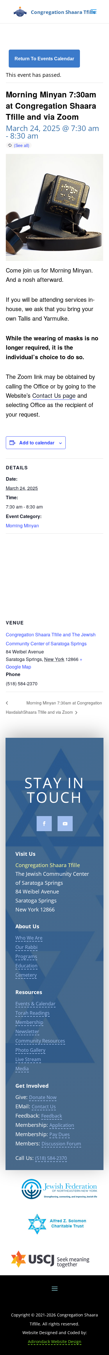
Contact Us (44, 1106)
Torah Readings (32, 1013)
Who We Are (28, 938)
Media (22, 1068)
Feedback (51, 1116)
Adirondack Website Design (54, 1341)
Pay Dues (59, 1134)
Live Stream (28, 1059)
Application (61, 1125)
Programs (26, 956)
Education (26, 965)
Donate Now (42, 1097)
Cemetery (26, 975)
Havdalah (14, 712)
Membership (29, 1022)
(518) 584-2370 (51, 1158)
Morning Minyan (22, 525)
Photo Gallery (30, 1050)
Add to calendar (36, 442)
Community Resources (40, 1041)
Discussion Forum (61, 1143)
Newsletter (27, 1031)
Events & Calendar (35, 1003)
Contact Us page (54, 395)
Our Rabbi (26, 947)
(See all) (21, 145)
